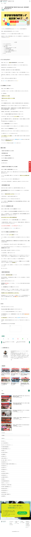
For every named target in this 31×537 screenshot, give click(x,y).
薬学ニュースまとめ (5, 482)
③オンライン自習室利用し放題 (9, 49)
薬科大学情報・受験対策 (6, 494)
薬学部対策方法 (5, 490)
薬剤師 (3, 479)
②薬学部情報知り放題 (8, 48)
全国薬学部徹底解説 (5, 446)
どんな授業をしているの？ (8, 45)
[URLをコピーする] (27, 339)
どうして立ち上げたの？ (7, 43)
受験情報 (4, 454)
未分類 (4, 471)
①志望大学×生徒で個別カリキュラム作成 (10, 47)
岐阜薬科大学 (5, 461)
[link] (11, 359)
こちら (5, 80)
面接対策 (4, 496)
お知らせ (4, 441)
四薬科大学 (4, 456)
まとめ (5, 53)
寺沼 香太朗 (5, 355)
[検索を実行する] (29, 390)
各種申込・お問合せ (29, 167)
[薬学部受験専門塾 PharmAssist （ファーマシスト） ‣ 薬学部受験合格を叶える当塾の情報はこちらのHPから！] (4, 1)
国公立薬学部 (5, 458)
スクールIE (20, 139)
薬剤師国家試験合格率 (6, 480)
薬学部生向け (5, 492)
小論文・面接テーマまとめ (6, 460)
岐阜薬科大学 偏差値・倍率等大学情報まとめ (9, 463)
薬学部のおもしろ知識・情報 (7, 484)
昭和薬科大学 (4, 469)
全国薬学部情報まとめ (6, 448)
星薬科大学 (4, 467)
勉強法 (4, 450)
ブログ (14, 142)
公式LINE (18, 317)
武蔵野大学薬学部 (5, 477)
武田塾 (16, 139)
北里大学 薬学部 (5, 452)
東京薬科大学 (5, 475)
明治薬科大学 (5, 465)
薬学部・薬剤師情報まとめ (6, 486)
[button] (3, 339)
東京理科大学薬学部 (5, 473)
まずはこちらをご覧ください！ (7, 444)
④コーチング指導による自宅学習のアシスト (11, 50)
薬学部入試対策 (5, 488)
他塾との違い (6, 46)
